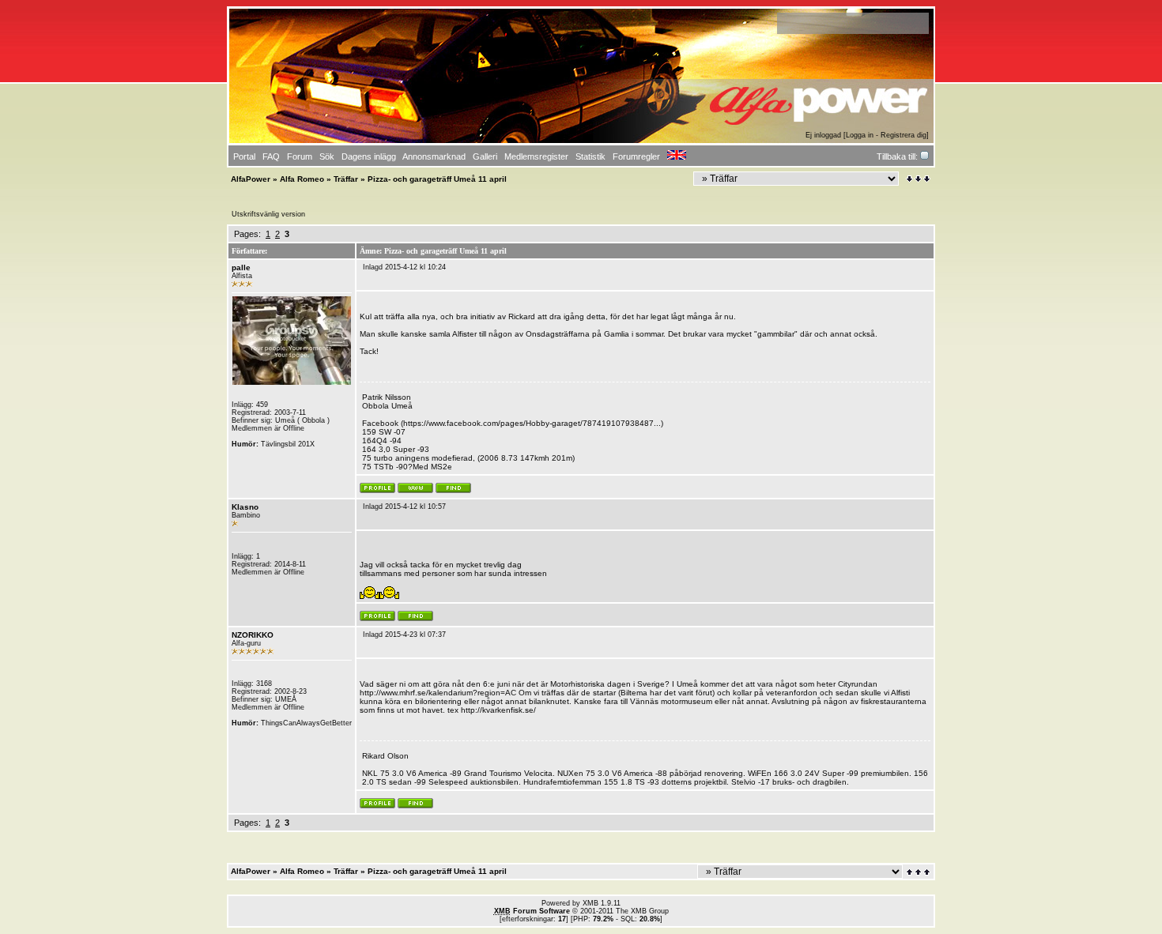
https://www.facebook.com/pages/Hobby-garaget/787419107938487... (532, 423)
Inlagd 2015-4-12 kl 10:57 (404, 506)
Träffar (346, 179)
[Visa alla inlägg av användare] (453, 491)
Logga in (859, 135)
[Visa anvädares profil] (377, 491)
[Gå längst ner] (918, 179)
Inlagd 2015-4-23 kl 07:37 (404, 634)
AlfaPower (250, 179)
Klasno (245, 507)
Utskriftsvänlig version (268, 214)
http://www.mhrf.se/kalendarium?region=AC (438, 692)
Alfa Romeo (302, 179)
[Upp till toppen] (919, 872)
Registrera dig (903, 135)
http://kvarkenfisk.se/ (498, 710)
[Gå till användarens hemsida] (415, 491)
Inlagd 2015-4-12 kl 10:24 (404, 267)
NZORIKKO (253, 635)
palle (241, 267)
